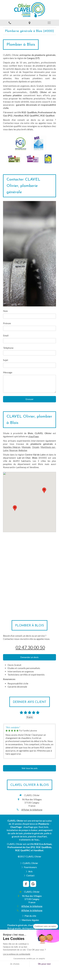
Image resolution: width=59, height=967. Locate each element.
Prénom (7, 323)
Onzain (35, 447)
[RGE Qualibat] (38, 143)
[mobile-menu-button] (49, 23)
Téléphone (8, 347)
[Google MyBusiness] (33, 884)
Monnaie (26, 447)
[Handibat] (48, 158)
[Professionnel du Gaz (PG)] (20, 143)
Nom (5, 311)
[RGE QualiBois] (14, 159)
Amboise (22, 450)
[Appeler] (10, 23)
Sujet (5, 360)
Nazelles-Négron (11, 447)
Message (7, 372)
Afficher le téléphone (31, 809)
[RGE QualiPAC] (32, 159)
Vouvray (13, 450)
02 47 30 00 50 (30, 647)
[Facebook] (26, 884)
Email (5, 335)
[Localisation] (29, 23)
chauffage (33, 436)
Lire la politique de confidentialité (16, 954)
